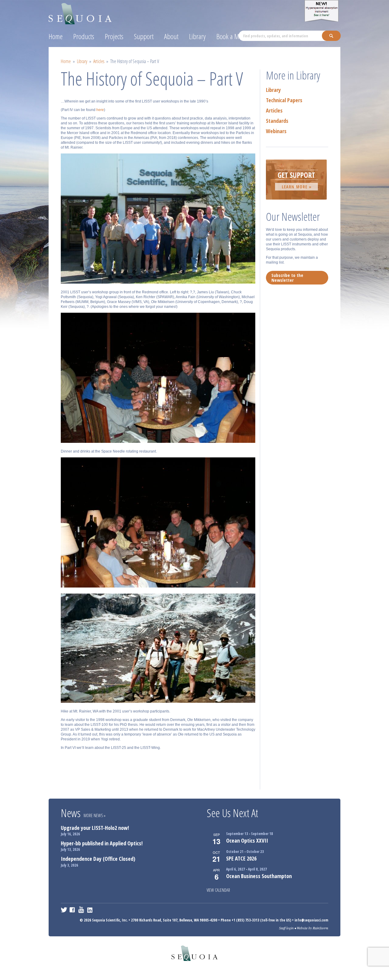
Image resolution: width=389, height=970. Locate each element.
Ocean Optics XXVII (247, 840)
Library (197, 36)
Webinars (276, 131)
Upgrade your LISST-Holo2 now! (95, 827)
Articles (98, 61)
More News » (94, 815)
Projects (114, 36)
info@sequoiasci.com (311, 920)
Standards (277, 120)
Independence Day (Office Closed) (98, 858)
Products (83, 36)
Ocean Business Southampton (259, 876)
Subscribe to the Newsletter (287, 277)
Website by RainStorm (312, 927)
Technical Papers (284, 100)
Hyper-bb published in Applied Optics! (102, 843)
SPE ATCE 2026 (241, 858)
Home (56, 36)
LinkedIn (90, 909)
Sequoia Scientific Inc (80, 12)
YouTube (81, 909)
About (171, 36)
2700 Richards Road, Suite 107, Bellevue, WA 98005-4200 (174, 920)
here (100, 110)
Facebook (73, 909)
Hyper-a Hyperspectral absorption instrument (322, 11)
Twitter (64, 909)
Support (143, 36)
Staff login (286, 927)
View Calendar (218, 890)
